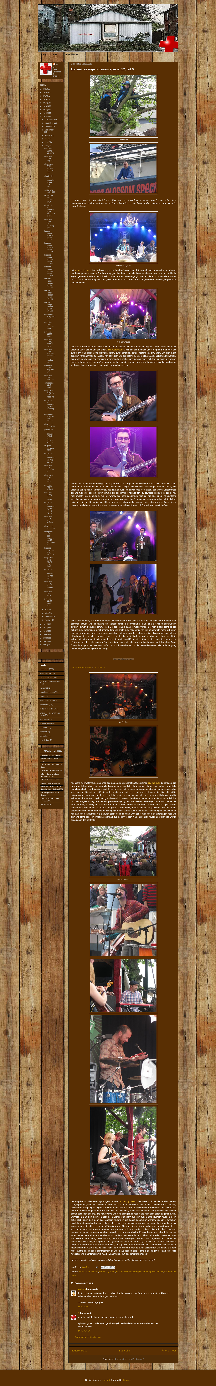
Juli (46, 139)
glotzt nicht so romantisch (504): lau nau (49, 457)
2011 (45, 628)
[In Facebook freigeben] (110, 1267)
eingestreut (44, 673)
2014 (45, 113)
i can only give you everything (81, 667)
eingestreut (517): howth (48, 385)
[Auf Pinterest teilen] (113, 1267)
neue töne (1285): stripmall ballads (48, 343)
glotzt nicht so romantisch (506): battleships (49, 405)
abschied (43, 728)
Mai (46, 146)
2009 (45, 634)
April (47, 610)
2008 (45, 638)
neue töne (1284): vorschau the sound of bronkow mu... (49, 355)
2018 (45, 99)
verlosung (44, 719)
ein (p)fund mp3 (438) (49, 425)
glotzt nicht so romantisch (50, 682)
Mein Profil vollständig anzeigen (57, 72)
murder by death (107, 1271)
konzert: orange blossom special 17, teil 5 (48, 259)
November (49, 123)
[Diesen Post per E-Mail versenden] (102, 1267)
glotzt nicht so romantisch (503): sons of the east (49, 507)
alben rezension (46, 700)
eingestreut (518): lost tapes (49, 316)
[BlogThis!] (105, 1267)
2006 (45, 645)
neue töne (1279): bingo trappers (48, 519)
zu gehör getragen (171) (49, 448)
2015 (45, 110)
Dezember (49, 120)
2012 (45, 624)
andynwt (106, 1380)
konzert (94, 1271)
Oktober (48, 126)
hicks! (42, 696)
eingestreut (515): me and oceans (49, 417)
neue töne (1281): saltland (48, 487)
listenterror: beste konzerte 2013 (48, 199)
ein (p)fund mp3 (46, 678)
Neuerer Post (79, 1350)
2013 (45, 117)
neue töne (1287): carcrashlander (49, 325)
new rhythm (44, 740)
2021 (45, 89)
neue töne (44, 669)
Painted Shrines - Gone (50, 780)
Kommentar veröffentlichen (88, 1337)
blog (43, 54)
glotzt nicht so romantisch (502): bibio (49, 574)
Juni (46, 142)
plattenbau (44, 736)
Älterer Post (169, 1350)
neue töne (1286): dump (48, 334)
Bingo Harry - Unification (51, 783)
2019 (45, 96)
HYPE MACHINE (51, 750)
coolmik (82, 1289)
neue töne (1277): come (48, 593)
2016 (45, 106)
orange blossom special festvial (148, 1271)
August (48, 135)
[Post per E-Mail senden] (96, 1267)
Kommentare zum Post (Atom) (129, 1359)
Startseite (124, 1350)
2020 (45, 93)
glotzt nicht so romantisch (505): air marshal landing (49, 436)
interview (43, 732)
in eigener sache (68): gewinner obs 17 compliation (49, 538)
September (49, 130)
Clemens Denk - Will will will (52, 770)
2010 (45, 631)
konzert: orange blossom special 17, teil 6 (48, 247)
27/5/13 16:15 (84, 1330)
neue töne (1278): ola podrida (48, 584)
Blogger (126, 1380)
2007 (45, 641)
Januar (48, 620)
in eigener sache (46, 709)
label (55, 54)
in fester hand (45, 724)
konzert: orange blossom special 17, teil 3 (48, 283)
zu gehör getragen (47, 692)
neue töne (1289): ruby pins (49, 158)
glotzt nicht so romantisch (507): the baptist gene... (49, 210)
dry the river (84, 1271)
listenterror (44, 705)
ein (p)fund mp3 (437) (49, 527)
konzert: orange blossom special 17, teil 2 (48, 295)
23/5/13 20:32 (84, 1306)
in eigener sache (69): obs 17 (49, 368)
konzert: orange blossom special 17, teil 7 (48, 235)
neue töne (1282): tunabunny (49, 468)
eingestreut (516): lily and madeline (49, 394)
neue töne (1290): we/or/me (49, 151)
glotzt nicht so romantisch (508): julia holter (49, 181)
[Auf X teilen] (108, 1267)
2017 (45, 103)
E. (79, 1313)
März (47, 613)
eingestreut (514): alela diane (48, 478)
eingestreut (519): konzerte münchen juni (49, 168)
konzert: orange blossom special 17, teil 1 (48, 307)
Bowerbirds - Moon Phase (51, 755)
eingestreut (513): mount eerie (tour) (48, 562)
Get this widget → (47, 804)
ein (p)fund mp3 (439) (49, 191)
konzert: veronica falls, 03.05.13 (49, 551)
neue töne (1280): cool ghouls (48, 496)
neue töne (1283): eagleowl (49, 377)
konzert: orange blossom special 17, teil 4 (48, 271)
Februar (48, 616)
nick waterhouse (99, 667)
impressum (71, 54)
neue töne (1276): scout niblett (48, 602)
